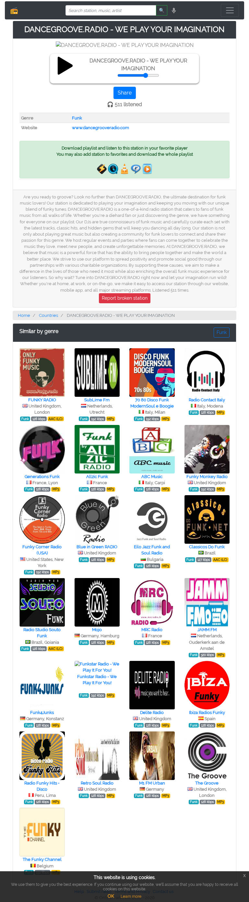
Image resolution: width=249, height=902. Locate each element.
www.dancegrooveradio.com (100, 127)
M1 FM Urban (152, 783)
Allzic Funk (97, 476)
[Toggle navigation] (230, 10)
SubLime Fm (97, 399)
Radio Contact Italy (207, 399)
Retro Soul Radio (97, 783)
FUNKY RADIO (42, 399)
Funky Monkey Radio (207, 476)
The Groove (207, 783)
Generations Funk (42, 476)
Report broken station (125, 298)
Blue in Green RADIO (97, 546)
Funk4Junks (42, 712)
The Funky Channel (42, 859)
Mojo (97, 629)
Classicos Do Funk (207, 546)
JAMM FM (207, 629)
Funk (77, 118)
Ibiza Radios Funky (207, 712)
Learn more (131, 896)
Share (125, 93)
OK (111, 896)
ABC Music (151, 476)
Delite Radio (152, 712)
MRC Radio (151, 629)
